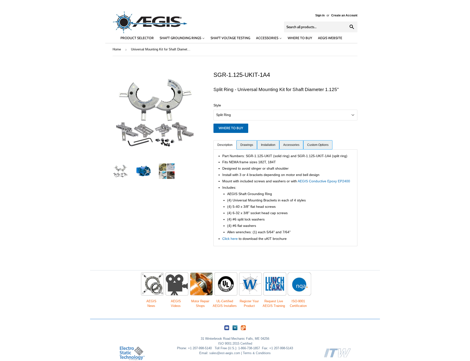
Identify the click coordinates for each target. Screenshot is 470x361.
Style (217, 105)
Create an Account (344, 15)
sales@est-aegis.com (224, 353)
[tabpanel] (285, 197)
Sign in (320, 15)
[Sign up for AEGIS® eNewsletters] (226, 330)
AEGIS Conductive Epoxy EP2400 (324, 181)
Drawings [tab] (246, 145)
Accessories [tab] (291, 145)
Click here (230, 239)
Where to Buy (231, 128)
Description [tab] (225, 145)
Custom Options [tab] (318, 145)
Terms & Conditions (257, 353)
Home (117, 49)
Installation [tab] (268, 145)
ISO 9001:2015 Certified (235, 343)
